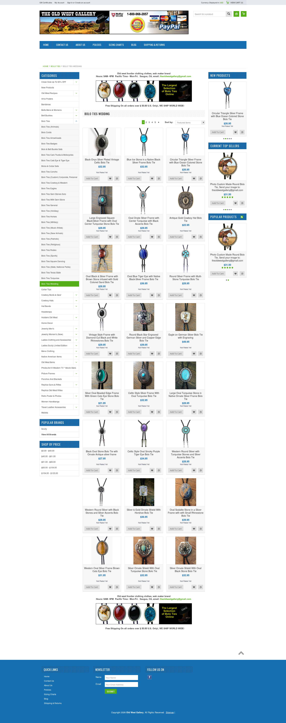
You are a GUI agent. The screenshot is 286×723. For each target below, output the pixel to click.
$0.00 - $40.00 (47, 450)
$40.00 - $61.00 (48, 456)
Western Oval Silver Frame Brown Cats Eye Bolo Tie (102, 569)
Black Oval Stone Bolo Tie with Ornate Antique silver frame (102, 453)
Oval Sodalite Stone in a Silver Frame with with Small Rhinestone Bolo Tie (185, 512)
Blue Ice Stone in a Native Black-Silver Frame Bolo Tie (144, 161)
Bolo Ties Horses (49, 216)
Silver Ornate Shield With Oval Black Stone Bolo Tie (185, 569)
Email (98, 683)
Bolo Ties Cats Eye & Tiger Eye (55, 160)
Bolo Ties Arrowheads (51, 137)
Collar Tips (46, 289)
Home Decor (47, 322)
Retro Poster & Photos (51, 395)
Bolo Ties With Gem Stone (53, 199)
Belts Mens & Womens (51, 109)
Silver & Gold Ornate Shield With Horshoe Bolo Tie (144, 511)
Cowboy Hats (47, 300)
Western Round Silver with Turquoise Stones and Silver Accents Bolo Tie (185, 454)
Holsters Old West (49, 317)
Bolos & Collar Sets (50, 166)
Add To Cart (92, 178)
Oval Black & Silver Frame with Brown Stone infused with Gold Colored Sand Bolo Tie (102, 279)
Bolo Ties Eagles (49, 188)
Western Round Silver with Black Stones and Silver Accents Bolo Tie (102, 512)
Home (45, 66)
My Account (59, 2)
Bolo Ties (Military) (49, 222)
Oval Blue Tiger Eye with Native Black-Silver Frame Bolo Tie (143, 278)
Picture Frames (48, 373)
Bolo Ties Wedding (49, 283)
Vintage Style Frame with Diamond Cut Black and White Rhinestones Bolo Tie (102, 337)
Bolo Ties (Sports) (49, 255)
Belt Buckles (46, 115)
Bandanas (46, 104)
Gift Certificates (46, 2)
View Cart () (236, 2)
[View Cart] (243, 14)
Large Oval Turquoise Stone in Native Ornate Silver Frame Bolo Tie (186, 396)
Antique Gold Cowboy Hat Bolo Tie (185, 219)
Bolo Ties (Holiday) (50, 210)
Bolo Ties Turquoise (50, 278)
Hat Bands (46, 306)
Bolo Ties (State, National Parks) (56, 266)
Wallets (44, 412)
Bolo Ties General (49, 205)
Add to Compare (116, 178)
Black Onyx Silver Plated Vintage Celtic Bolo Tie (102, 161)
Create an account (82, 2)
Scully (44, 428)
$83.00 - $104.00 (49, 467)
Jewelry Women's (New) (52, 334)
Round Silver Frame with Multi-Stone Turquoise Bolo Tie (185, 278)
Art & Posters (47, 98)
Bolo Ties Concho (49, 171)
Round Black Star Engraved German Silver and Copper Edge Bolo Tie (144, 337)
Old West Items (48, 362)
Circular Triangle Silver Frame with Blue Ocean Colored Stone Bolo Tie (185, 162)
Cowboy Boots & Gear (51, 294)
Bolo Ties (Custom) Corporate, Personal (59, 177)
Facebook (149, 677)
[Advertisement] (100, 56)
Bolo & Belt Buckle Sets (51, 149)
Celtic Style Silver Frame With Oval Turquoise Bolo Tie (143, 394)
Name (98, 677)
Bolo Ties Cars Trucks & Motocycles (57, 154)
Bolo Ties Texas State (51, 272)
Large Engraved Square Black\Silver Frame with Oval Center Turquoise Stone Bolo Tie (102, 220)
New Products (47, 87)
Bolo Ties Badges (49, 143)
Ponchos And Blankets (51, 379)
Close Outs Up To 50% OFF (53, 81)
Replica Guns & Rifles (51, 384)
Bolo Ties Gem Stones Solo (53, 193)
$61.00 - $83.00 (48, 461)
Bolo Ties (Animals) (50, 126)
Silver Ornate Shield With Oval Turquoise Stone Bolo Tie (144, 569)
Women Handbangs (50, 401)
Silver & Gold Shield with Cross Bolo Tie (227, 256)
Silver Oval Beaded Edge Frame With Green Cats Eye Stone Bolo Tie (102, 396)
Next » (158, 122)
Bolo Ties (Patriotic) (50, 238)
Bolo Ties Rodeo (48, 250)
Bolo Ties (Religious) (50, 244)
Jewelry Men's (47, 328)
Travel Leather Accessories (53, 407)
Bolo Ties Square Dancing (53, 261)
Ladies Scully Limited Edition (54, 345)
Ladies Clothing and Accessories (56, 339)
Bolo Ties (55, 66)
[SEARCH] (229, 14)
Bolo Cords (46, 132)
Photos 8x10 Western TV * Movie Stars (58, 367)
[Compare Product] (236, 14)
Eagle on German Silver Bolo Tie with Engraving (185, 336)
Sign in (69, 2)
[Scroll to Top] (242, 654)
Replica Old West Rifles (52, 390)
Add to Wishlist (110, 178)
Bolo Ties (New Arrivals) (52, 233)
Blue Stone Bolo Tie (227, 184)
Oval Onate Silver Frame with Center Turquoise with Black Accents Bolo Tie (143, 220)
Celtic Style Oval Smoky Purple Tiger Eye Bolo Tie (144, 453)
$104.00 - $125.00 (49, 473)
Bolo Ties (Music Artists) (52, 227)
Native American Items (51, 356)
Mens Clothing (47, 351)
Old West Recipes (49, 93)
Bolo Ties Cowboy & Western (54, 182)
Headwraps (46, 311)
